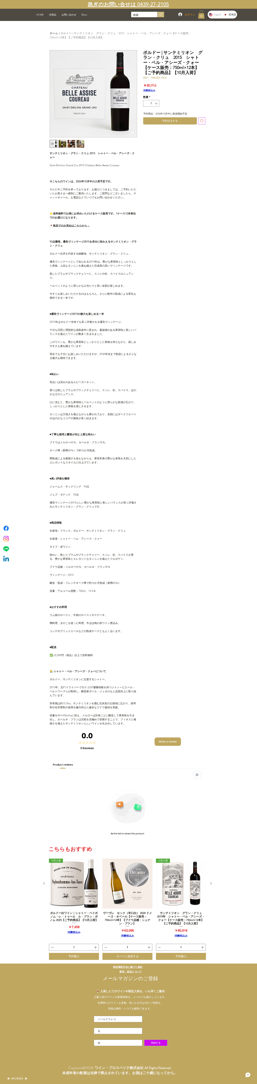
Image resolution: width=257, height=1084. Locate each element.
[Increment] (156, 103)
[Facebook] (6, 528)
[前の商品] (44, 883)
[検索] (160, 14)
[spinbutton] (151, 103)
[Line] (6, 548)
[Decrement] (146, 103)
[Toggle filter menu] (197, 775)
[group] (127, 909)
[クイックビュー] (127, 884)
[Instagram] (6, 538)
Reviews (17, 1078)
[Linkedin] (6, 559)
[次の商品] (211, 883)
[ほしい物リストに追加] (201, 120)
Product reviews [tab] (63, 764)
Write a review (168, 741)
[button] (201, 14)
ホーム (54, 33)
